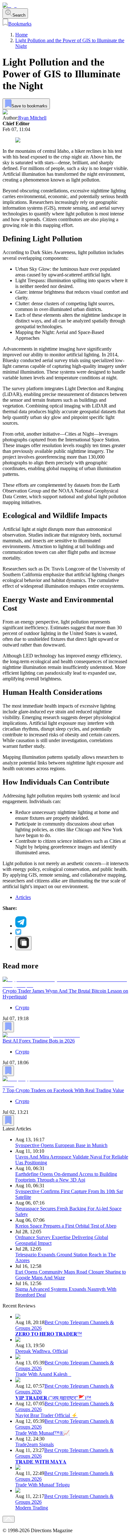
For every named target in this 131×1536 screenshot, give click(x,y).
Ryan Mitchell (32, 117)
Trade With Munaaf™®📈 (42, 1433)
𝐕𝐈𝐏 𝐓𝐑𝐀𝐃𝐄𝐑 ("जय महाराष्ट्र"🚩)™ (53, 1397)
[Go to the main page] (10, 5)
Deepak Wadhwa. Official (41, 1351)
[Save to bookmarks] (8, 1026)
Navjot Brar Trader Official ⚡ (46, 1415)
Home (21, 34)
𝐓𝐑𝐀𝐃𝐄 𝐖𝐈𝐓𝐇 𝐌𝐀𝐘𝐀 (40, 1461)
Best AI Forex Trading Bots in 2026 (39, 1040)
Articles (23, 897)
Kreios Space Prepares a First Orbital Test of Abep (65, 1226)
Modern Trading (31, 1507)
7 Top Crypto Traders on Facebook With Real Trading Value (63, 1090)
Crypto (22, 1007)
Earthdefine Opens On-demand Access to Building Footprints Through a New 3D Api (66, 1177)
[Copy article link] (23, 943)
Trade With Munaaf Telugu (42, 1484)
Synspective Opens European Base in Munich (61, 1145)
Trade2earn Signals (34, 1444)
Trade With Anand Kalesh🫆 (43, 1374)
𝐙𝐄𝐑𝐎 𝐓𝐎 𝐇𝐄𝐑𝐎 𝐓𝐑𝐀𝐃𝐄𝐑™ (48, 1334)
